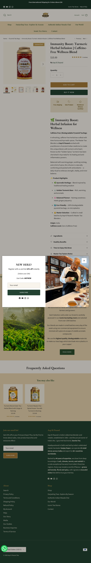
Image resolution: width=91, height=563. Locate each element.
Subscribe (24, 292)
